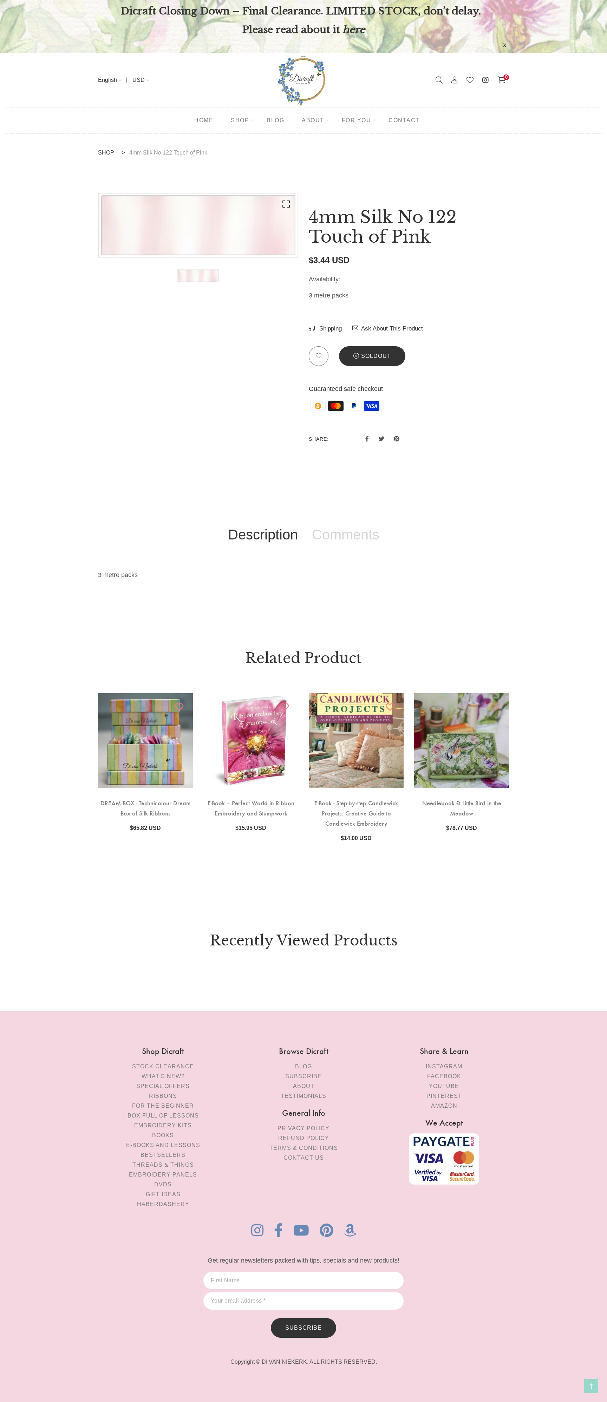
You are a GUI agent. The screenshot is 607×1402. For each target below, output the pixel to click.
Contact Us (303, 1158)
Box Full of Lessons (163, 1116)
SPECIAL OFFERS (163, 1086)
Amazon (444, 1106)
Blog (303, 1066)
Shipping (330, 328)
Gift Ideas (163, 1194)
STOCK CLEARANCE (163, 1066)
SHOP (106, 153)
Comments (345, 535)
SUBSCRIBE (303, 1328)
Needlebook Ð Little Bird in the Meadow (461, 807)
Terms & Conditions (303, 1148)
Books (163, 1135)
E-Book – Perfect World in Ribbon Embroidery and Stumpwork (251, 807)
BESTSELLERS (163, 1155)
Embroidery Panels (163, 1175)
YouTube (444, 1086)
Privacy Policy (303, 1128)
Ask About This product (392, 328)
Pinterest (444, 1096)
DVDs (163, 1184)
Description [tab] (263, 535)
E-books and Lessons (163, 1145)
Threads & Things (163, 1165)
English (107, 80)
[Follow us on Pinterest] (396, 438)
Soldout (376, 356)
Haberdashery (163, 1204)
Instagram (444, 1066)
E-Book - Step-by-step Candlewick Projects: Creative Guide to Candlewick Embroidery (356, 812)
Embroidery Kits (163, 1125)
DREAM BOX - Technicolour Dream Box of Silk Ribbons (145, 807)
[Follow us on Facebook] (367, 438)
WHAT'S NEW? (163, 1076)
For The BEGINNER (163, 1106)
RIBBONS (163, 1096)
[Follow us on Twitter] (381, 438)
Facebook (444, 1076)
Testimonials (303, 1096)
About (303, 1086)
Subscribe (303, 1076)
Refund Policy (303, 1138)
